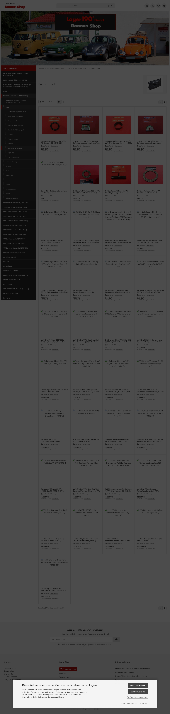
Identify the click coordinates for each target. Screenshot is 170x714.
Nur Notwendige (138, 692)
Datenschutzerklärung (129, 703)
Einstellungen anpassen (138, 697)
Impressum (144, 703)
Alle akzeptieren (137, 686)
